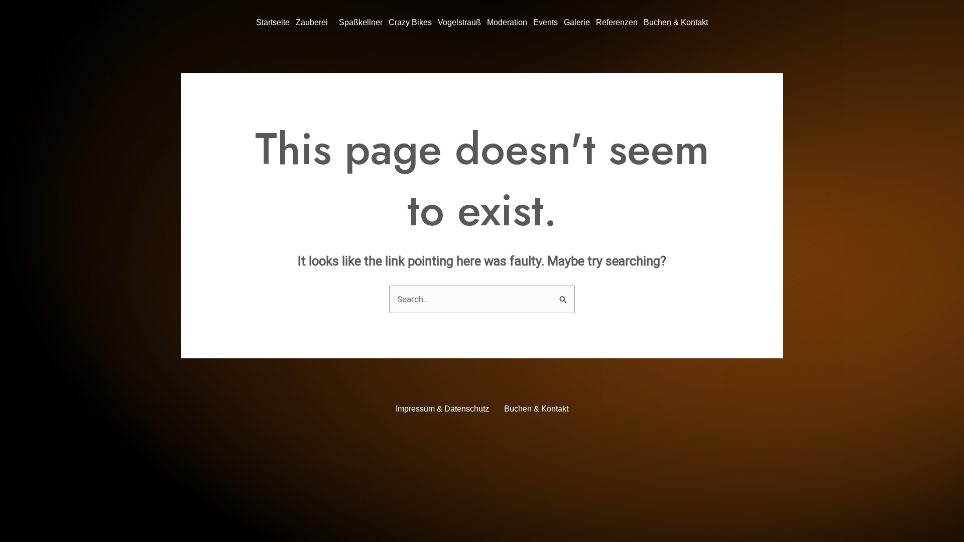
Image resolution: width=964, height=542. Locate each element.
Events (545, 22)
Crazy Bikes (410, 22)
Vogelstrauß (459, 22)
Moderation (507, 22)
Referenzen (617, 22)
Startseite (273, 22)
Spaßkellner (361, 22)
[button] (314, 22)
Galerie (577, 22)
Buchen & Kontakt (676, 22)
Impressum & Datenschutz (442, 408)
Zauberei (312, 22)
